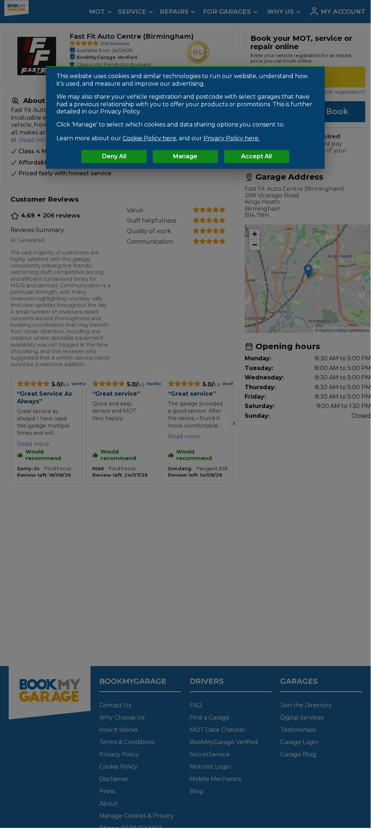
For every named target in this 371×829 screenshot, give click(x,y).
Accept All (256, 156)
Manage (185, 156)
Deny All (114, 156)
